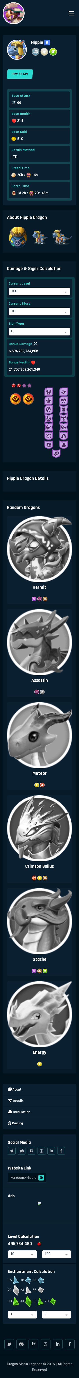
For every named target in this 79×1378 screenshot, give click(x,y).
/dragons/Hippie (24, 1177)
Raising (17, 1123)
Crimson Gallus (39, 866)
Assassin (39, 680)
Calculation (21, 1112)
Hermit (39, 587)
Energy (39, 1052)
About (17, 1089)
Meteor (39, 773)
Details (17, 1101)
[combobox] (39, 291)
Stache (40, 959)
